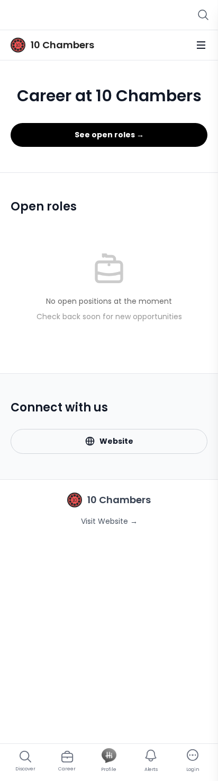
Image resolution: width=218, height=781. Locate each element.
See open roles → (109, 134)
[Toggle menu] (201, 45)
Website (116, 441)
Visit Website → (109, 521)
